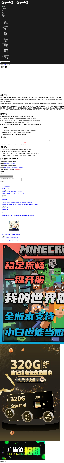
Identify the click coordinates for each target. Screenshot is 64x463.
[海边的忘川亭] (5, 207)
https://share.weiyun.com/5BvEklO (10, 163)
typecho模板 (6, 51)
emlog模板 (6, 44)
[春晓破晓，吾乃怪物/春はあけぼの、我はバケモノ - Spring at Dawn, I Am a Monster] (17, 202)
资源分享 (4, 27)
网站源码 (6, 23)
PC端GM (6, 35)
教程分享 (6, 38)
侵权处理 (4, 56)
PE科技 (5, 29)
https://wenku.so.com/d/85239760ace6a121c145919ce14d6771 (14, 167)
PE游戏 (5, 32)
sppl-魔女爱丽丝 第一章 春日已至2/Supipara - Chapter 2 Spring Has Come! (18, 215)
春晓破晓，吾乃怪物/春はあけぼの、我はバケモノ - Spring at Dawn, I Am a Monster (20, 204)
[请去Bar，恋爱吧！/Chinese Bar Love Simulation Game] (12, 191)
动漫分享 (6, 40)
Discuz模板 (6, 49)
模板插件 (4, 43)
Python (5, 22)
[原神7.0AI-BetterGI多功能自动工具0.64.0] (14, 232)
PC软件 (5, 33)
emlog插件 (6, 45)
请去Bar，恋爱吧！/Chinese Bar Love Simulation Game (14, 193)
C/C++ (5, 21)
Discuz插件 (6, 50)
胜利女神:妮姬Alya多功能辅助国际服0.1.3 (11, 240)
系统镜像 (6, 39)
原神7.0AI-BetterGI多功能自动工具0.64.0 (11, 234)
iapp (5, 20)
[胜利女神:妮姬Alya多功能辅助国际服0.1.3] (10, 237)
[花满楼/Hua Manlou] (6, 186)
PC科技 (5, 28)
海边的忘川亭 (5, 209)
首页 (3, 16)
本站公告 (6, 57)
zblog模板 (6, 46)
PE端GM (5, 37)
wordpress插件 (6, 55)
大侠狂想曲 (4, 199)
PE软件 (5, 34)
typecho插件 (6, 52)
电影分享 (6, 41)
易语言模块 (6, 26)
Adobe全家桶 (6, 58)
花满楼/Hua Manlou (6, 188)
